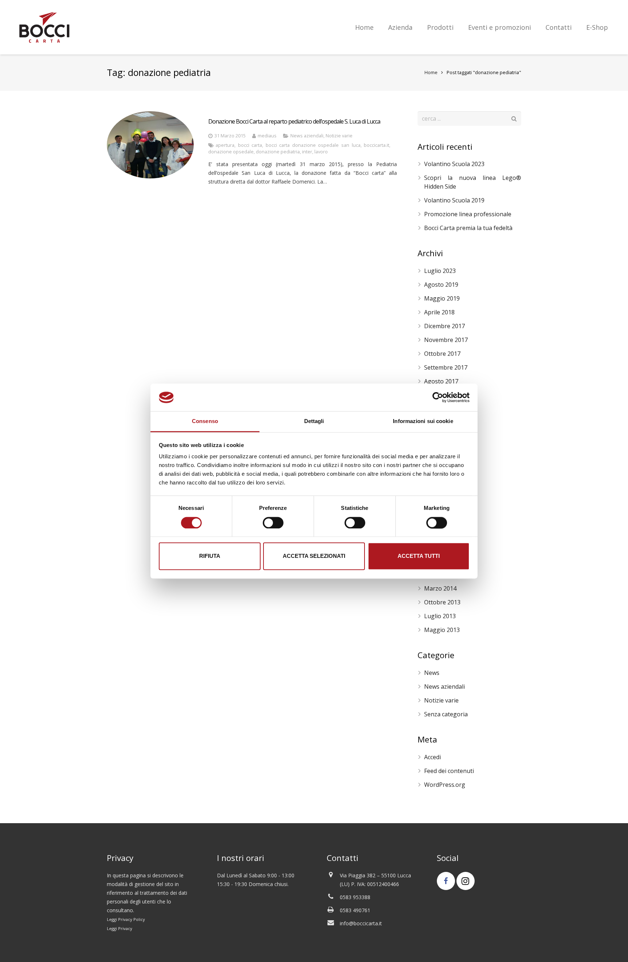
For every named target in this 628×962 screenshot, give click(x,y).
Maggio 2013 (442, 630)
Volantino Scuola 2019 (454, 200)
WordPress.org (444, 785)
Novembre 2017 (446, 340)
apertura (225, 145)
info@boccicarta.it (361, 923)
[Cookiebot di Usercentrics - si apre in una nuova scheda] (438, 397)
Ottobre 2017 (442, 354)
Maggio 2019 (442, 298)
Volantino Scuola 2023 (454, 164)
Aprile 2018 (439, 312)
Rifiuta (209, 556)
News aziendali (306, 136)
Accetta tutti (419, 556)
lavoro (321, 152)
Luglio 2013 (440, 616)
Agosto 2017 (441, 381)
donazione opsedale (231, 152)
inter (307, 152)
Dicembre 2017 (444, 326)
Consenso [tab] (205, 421)
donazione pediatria (278, 152)
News (431, 673)
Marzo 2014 (440, 588)
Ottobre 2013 (442, 602)
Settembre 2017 (445, 367)
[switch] (273, 522)
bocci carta (250, 145)
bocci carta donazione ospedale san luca (313, 145)
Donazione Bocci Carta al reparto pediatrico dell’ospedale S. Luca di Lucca (294, 121)
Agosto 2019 (441, 285)
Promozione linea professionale (467, 214)
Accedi (432, 757)
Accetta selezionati (314, 556)
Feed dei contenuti (449, 771)
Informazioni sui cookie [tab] (423, 421)
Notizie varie (339, 136)
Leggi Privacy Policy (126, 919)
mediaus (267, 136)
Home (431, 72)
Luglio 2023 (440, 271)
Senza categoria (446, 714)
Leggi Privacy (119, 928)
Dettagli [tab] (314, 421)
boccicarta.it (376, 145)
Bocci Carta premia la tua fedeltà (468, 228)
